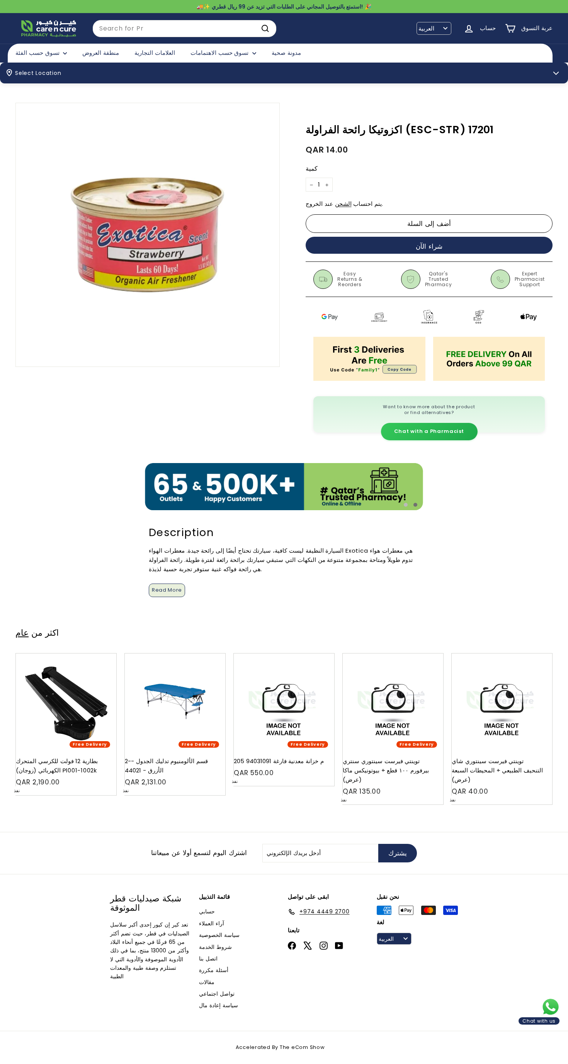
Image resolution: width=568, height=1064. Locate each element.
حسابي (207, 911)
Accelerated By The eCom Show (280, 1047)
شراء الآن (429, 246)
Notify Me (103, 656)
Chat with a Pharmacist (429, 431)
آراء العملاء (211, 923)
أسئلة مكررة (213, 970)
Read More (167, 590)
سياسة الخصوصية (219, 935)
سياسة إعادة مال (218, 1005)
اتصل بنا (208, 958)
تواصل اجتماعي (217, 994)
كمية (312, 169)
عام (22, 632)
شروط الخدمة (215, 947)
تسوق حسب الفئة (38, 53)
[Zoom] (147, 235)
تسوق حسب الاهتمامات (220, 53)
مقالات (206, 982)
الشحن (343, 204)
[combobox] (184, 28)
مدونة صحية (286, 53)
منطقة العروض (100, 53)
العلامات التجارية (154, 53)
